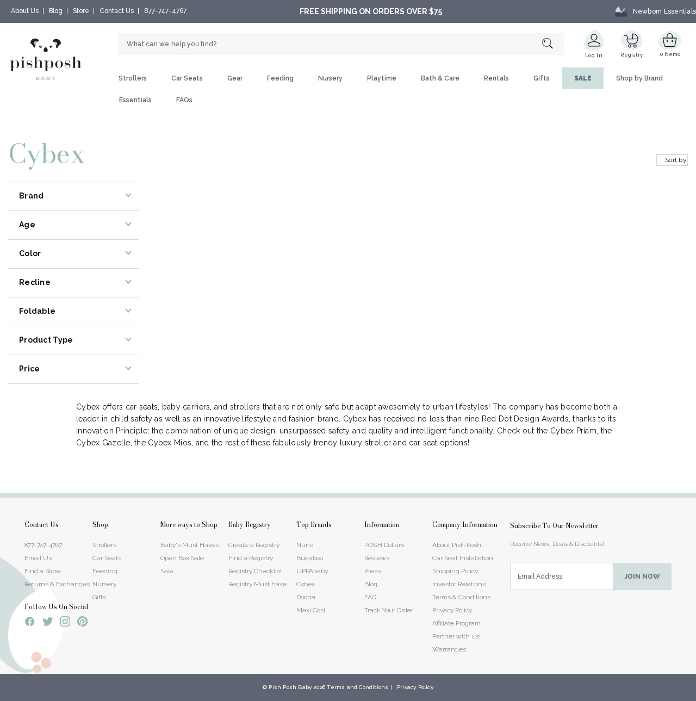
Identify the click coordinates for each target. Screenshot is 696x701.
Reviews (376, 558)
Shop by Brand (639, 78)
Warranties (449, 649)
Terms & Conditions (461, 597)
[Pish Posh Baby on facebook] (29, 623)
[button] (695, 695)
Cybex (305, 584)
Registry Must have (257, 584)
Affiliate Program (456, 623)
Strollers (133, 78)
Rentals (496, 78)
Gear (235, 78)
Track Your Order (388, 610)
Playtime (381, 78)
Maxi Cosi (310, 610)
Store (81, 11)
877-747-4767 (165, 11)
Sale (166, 571)
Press (372, 571)
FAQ (370, 597)
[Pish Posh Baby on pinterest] (82, 623)
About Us (25, 11)
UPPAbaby (312, 571)
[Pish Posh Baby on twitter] (47, 623)
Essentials (135, 100)
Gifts (541, 78)
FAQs (184, 100)
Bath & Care (440, 78)
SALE (583, 78)
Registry (631, 55)
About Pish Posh (456, 545)
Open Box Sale (182, 558)
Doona (305, 597)
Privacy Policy (452, 610)
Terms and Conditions (357, 687)
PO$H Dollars (384, 545)
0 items (670, 54)
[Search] (553, 44)
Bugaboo (309, 558)
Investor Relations (459, 584)
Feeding (280, 78)
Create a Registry (253, 545)
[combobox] (340, 44)
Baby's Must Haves (189, 545)
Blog (56, 11)
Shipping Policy (455, 571)
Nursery (330, 78)
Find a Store (42, 571)
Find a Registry (250, 558)
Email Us (38, 558)
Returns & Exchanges (57, 584)
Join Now (642, 576)
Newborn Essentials (664, 11)
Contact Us (117, 11)
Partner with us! (456, 636)
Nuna (305, 545)
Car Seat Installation (462, 558)
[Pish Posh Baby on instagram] (65, 623)
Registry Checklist (255, 571)
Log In (593, 55)
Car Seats (187, 78)
